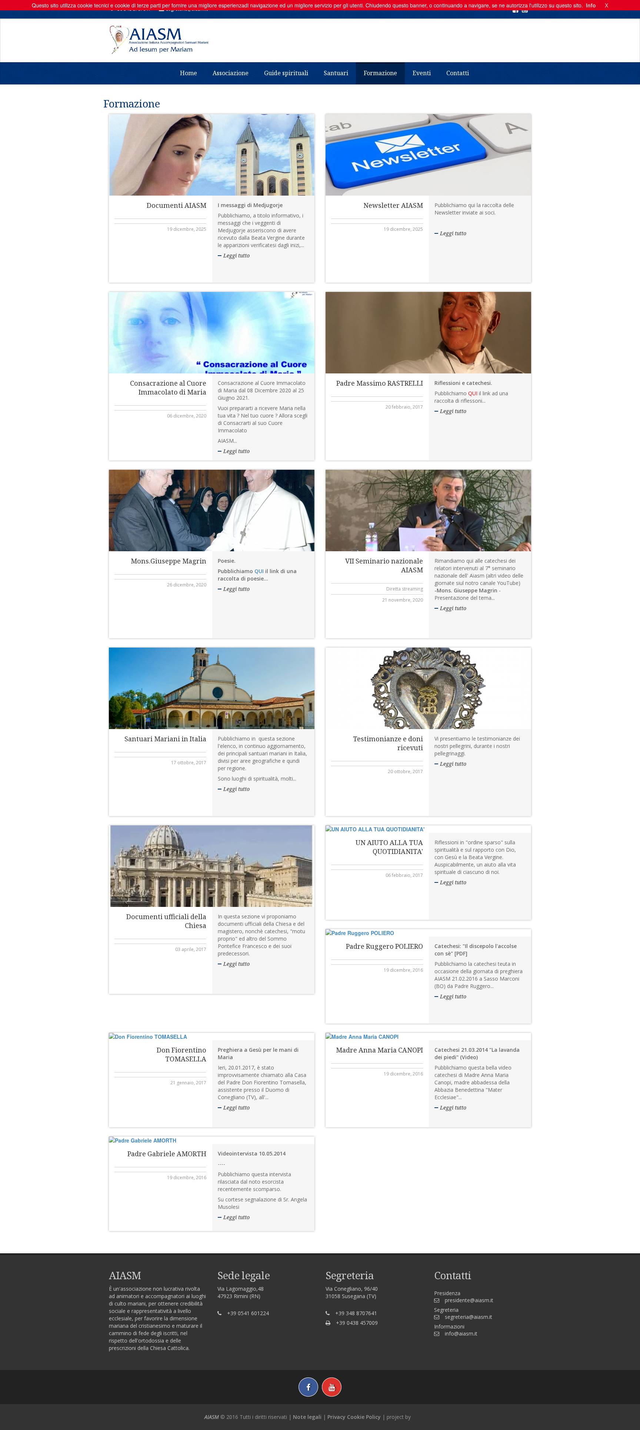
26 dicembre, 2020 (186, 585)
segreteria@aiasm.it (468, 1316)
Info (591, 5)
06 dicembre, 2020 (186, 416)
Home (188, 73)
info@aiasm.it (461, 1333)
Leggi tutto (236, 255)
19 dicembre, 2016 (403, 970)
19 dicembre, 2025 (186, 229)
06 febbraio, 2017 (404, 875)
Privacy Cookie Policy (354, 1416)
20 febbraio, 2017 (404, 407)
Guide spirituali (286, 73)
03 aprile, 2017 (190, 949)
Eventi (422, 73)
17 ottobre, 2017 (188, 762)
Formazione (380, 73)
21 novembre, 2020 (402, 600)
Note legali (307, 1416)
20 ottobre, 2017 (405, 771)
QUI (259, 571)
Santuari (336, 73)
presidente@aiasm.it (469, 1300)
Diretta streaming (404, 589)
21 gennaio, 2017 (188, 1083)
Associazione (231, 73)
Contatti (457, 73)
